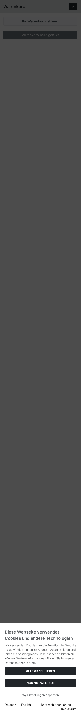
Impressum (68, 709)
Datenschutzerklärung (56, 704)
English (26, 704)
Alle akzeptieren (40, 671)
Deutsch (10, 704)
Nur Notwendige (41, 683)
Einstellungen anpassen (42, 695)
